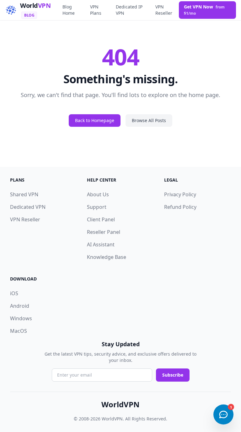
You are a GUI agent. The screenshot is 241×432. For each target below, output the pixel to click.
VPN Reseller (163, 10)
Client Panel (101, 219)
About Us (98, 194)
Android (19, 305)
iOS (14, 293)
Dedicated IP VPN (129, 10)
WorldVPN (120, 404)
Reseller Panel (103, 232)
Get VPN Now (204, 10)
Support (96, 206)
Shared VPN (24, 194)
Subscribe (172, 375)
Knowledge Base (106, 257)
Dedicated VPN (28, 206)
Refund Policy (180, 206)
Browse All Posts (149, 120)
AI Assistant (101, 244)
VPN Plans (95, 10)
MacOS (18, 330)
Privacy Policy (180, 194)
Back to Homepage (94, 120)
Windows (21, 318)
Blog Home (68, 10)
